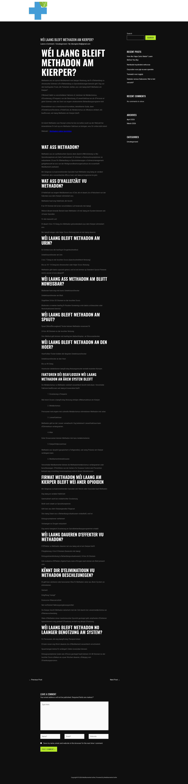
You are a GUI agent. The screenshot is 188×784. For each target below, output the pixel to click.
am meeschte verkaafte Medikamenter (143, 11)
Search (129, 34)
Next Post (115, 680)
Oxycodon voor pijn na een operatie (140, 69)
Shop (123, 11)
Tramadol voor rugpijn (135, 74)
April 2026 (131, 119)
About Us (113, 11)
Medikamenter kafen (90, 11)
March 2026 (131, 123)
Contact (104, 11)
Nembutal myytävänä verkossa (138, 65)
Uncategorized (61, 44)
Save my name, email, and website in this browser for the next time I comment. (73, 743)
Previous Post (35, 680)
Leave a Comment (47, 44)
